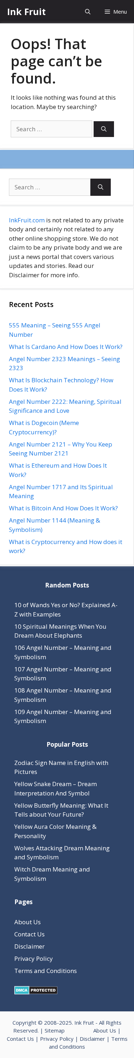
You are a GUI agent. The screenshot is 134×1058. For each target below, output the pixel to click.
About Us (27, 922)
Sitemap (55, 1030)
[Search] (104, 129)
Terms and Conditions (45, 971)
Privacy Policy (33, 958)
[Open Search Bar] (88, 11)
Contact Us (29, 934)
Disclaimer (29, 946)
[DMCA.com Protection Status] (36, 992)
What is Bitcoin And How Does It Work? (63, 508)
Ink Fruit (26, 11)
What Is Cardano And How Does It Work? (66, 347)
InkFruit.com (27, 220)
